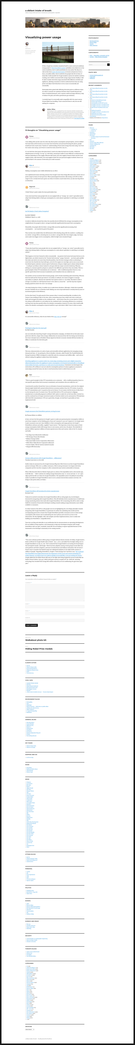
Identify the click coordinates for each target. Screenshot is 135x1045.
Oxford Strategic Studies (31, 940)
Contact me (93, 130)
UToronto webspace (30, 879)
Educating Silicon (30, 722)
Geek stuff (33, 50)
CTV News (28, 794)
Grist (27, 703)
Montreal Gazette (30, 805)
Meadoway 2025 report (97, 113)
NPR (27, 813)
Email (27, 610)
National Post (29, 810)
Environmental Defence (31, 668)
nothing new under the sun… (32, 708)
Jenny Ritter (29, 767)
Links (27, 876)
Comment (28, 582)
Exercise (28, 976)
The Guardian (29, 827)
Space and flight (30, 1007)
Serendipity (29, 954)
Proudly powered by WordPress (45, 1038)
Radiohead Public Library (32, 769)
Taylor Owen (29, 893)
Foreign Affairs (29, 797)
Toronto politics (30, 911)
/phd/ (27, 903)
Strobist (28, 734)
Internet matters (29, 52)
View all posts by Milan (79, 118)
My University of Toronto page (33, 908)
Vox (27, 844)
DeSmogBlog (29, 702)
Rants (27, 1003)
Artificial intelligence (31, 967)
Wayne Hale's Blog (30, 927)
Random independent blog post (33, 732)
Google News (29, 799)
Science (28, 1004)
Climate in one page (30, 747)
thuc (91, 139)
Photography (29, 998)
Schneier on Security (31, 941)
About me (92, 128)
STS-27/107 (29, 1009)
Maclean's (28, 804)
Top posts (92, 141)
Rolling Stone (29, 817)
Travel (27, 1016)
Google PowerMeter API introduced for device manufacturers (42, 491)
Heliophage (29, 705)
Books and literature (31, 970)
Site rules (92, 148)
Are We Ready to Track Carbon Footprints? (37, 211)
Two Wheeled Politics (31, 956)
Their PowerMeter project (58, 68)
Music (27, 990)
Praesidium (29, 730)
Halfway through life (96, 110)
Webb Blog (28, 928)
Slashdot (28, 819)
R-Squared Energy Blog (31, 711)
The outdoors (29, 1013)
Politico (28, 814)
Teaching (28, 1010)
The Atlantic (29, 825)
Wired (27, 847)
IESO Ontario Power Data (31, 687)
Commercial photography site (96, 75)
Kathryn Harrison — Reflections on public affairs (37, 706)
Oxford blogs (92, 133)
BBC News (28, 785)
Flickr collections (93, 45)
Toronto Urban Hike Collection (97, 142)
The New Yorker (30, 833)
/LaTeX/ (28, 871)
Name (27, 604)
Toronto (28, 1015)
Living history (104, 117)
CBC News (28, 789)
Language (28, 984)
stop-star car (57, 316)
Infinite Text (29, 953)
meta (27, 877)
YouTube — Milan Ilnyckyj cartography (98, 57)
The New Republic (30, 832)
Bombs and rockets (30, 969)
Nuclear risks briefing (96, 101)
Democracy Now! (30, 795)
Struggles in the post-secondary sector (100, 104)
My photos (92, 132)
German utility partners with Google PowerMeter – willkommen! (43, 458)
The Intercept (29, 829)
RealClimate (29, 712)
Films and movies (30, 978)
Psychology (29, 1001)
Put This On (29, 731)
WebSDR (28, 690)
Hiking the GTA (29, 725)
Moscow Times (29, 807)
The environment (30, 1012)
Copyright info (93, 145)
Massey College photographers (33, 906)
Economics (27, 50)
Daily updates (29, 973)
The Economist (29, 826)
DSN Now (28, 684)
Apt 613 (28, 857)
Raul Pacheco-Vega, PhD (31, 892)
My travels (92, 147)
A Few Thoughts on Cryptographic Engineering (37, 938)
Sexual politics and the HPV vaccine (99, 103)
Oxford (28, 992)
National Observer (30, 808)
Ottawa (28, 991)
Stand (27, 671)
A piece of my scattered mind (32, 951)
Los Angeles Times (30, 802)
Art (27, 966)
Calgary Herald (29, 788)
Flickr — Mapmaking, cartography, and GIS (99, 55)
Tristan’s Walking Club (95, 144)
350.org (28, 665)
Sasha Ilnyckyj (29, 770)
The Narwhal (29, 830)
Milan (26, 46)
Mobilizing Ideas (30, 890)
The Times (28, 836)
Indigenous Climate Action (32, 670)
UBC (27, 912)
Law (27, 985)
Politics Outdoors (30, 709)
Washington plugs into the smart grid (35, 328)
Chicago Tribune (30, 791)
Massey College (29, 905)
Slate (27, 820)
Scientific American (30, 925)
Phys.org (28, 924)
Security (28, 1006)
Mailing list (92, 78)
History (28, 981)
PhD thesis (28, 994)
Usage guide (92, 76)
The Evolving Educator (31, 735)
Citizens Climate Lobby (31, 667)
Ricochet (28, 816)
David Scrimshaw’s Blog (31, 858)
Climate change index (31, 746)
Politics (28, 1000)
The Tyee (28, 838)
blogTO (28, 786)
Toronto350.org (30, 673)
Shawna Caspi (29, 772)
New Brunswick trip (94, 41)
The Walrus (29, 839)
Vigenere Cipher (30, 880)
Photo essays (29, 995)
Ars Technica (29, 783)
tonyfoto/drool (29, 861)
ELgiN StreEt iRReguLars (31, 860)
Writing (28, 1018)
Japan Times (29, 801)
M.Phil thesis (29, 987)
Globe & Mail (29, 798)
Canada (28, 972)
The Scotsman (29, 835)
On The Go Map (29, 757)
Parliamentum (29, 728)
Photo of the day (30, 997)
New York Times (30, 811)
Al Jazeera (28, 782)
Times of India (29, 841)
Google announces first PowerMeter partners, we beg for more (42, 411)
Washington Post (30, 845)
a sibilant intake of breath (38, 10)
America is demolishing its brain (99, 100)
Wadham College (30, 914)
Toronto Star (29, 842)
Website (27, 617)
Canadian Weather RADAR (32, 683)
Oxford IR (28, 909)
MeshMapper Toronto (31, 689)
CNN (27, 792)
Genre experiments (30, 874)
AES (27, 873)
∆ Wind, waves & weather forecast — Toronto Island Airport (39, 692)
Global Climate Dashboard (32, 686)
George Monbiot (30, 724)
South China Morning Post (32, 822)
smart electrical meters (58, 72)
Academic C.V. (94, 129)
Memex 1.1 (28, 727)
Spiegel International (31, 823)
